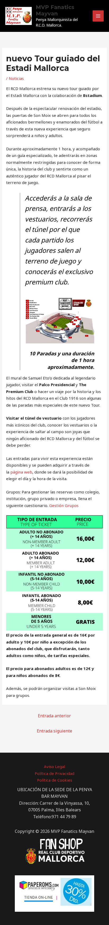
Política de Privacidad (54, 773)
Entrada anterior (54, 716)
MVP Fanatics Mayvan (55, 10)
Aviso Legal (54, 766)
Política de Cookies (54, 780)
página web (21, 472)
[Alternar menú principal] (98, 16)
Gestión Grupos (64, 505)
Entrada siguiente (54, 731)
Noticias (16, 78)
